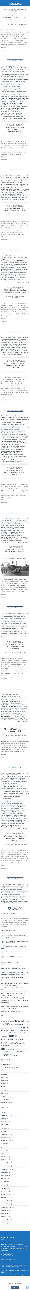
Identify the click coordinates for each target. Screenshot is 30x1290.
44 (15, 69)
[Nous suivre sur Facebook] (2, 1254)
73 (17, 698)
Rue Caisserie (21, 196)
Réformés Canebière (10, 104)
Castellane (22, 88)
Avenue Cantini (19, 780)
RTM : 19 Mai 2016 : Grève (12, 1011)
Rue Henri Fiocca (10, 115)
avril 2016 (4, 1185)
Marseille (13, 94)
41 (14, 69)
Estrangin (25, 793)
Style (2, 1096)
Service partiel (17, 458)
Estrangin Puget (17, 91)
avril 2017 (4, 1150)
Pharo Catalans (7, 99)
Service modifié (15, 279)
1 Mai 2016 (23, 257)
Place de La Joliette (15, 99)
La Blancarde (23, 434)
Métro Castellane (11, 96)
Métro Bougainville (20, 437)
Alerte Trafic (11, 14)
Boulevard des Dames (13, 81)
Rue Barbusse (11, 899)
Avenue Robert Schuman (14, 179)
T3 (7, 281)
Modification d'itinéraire (13, 98)
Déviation (11, 91)
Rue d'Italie (17, 453)
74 (18, 698)
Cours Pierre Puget (10, 708)
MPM (21, 98)
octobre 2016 (5, 1166)
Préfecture (6, 449)
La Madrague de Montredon (13, 796)
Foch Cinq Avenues (18, 892)
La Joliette (15, 271)
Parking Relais (17, 808)
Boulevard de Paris (13, 618)
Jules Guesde (12, 434)
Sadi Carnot (7, 719)
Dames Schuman (7, 527)
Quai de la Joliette (10, 351)
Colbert (16, 427)
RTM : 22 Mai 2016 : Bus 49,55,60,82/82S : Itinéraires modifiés (15, 552)
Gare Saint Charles (8, 93)
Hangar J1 (19, 269)
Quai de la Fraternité (15, 274)
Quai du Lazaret (15, 194)
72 (28, 69)
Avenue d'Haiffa (18, 781)
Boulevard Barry (7, 78)
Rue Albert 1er (20, 351)
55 (21, 69)
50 (9, 698)
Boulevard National (10, 84)
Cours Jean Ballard (19, 706)
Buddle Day (7, 620)
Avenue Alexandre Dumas (16, 71)
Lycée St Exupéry (19, 1033)
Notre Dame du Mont (8, 808)
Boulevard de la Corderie (11, 424)
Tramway (20, 15)
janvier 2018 (4, 1131)
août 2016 (4, 1172)
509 (19, 419)
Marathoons (16, 189)
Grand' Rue (16, 93)
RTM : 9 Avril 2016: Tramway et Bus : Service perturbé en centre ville (15, 646)
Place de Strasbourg (18, 626)
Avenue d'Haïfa (10, 781)
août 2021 (4, 1118)
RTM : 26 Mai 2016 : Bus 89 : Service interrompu (13, 989)
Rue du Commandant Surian (11, 454)
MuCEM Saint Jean (13, 191)
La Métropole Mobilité (18, 968)
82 (15, 177)
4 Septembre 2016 (9, 339)
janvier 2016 (4, 1194)
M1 (21, 436)
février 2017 (4, 1156)
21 (5, 69)
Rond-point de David (11, 451)
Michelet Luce (13, 806)
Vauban (17, 461)
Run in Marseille (8, 116)
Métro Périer (8, 713)
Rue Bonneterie (18, 108)
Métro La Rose (11, 439)
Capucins (7, 427)
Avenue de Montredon (19, 74)
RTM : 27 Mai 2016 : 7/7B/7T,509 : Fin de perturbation (14, 1001)
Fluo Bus (18, 185)
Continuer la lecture (15, 60)
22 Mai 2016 (8, 615)
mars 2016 (4, 1188)
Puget (8, 811)
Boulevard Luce (8, 83)
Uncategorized (5, 1102)
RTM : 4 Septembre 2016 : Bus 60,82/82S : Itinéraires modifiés (15, 291)
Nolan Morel (5, 968)
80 (15, 260)
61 (25, 69)
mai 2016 (4, 1182)
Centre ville (11, 267)
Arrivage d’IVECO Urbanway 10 (15, 956)
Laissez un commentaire (23, 120)
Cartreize (4, 1074)
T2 (6, 281)
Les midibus (4, 1080)
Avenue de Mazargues (8, 74)
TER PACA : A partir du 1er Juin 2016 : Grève (13, 978)
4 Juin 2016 (7, 520)
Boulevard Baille (9, 701)
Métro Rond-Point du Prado (12, 805)
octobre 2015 (5, 1204)
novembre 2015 (5, 1201)
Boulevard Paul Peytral (10, 426)
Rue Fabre (15, 113)
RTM (16, 15)
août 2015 (4, 1210)
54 (20, 69)
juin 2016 (3, 1178)
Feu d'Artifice (13, 432)
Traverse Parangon (15, 827)
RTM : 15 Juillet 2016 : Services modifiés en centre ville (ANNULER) (15, 365)
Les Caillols (11, 436)
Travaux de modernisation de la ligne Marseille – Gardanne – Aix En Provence (17, 947)
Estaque (22, 431)
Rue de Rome (18, 276)
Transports (20, 118)
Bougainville (10, 422)
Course (18, 525)
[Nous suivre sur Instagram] (5, 1254)
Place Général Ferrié (11, 810)
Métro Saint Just (8, 441)
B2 (5, 422)
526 (27, 419)
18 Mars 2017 (8, 177)
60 (24, 69)
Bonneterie (7, 522)
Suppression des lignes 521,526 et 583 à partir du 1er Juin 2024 (17, 936)
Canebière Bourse (11, 88)
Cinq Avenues (17, 267)
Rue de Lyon (9, 111)
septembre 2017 (6, 1140)
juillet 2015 (4, 1213)
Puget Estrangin (14, 103)
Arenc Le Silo (7, 71)
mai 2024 (4, 1112)
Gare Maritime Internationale (17, 528)
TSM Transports (22, 24)
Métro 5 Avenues (19, 94)
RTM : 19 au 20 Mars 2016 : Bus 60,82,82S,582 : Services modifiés (15, 838)
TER (6, 1051)
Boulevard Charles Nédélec (14, 79)
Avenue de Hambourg (10, 783)
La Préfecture (21, 271)
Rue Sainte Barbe (9, 199)
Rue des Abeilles (16, 111)
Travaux (15, 1055)
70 (27, 69)
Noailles (8, 446)
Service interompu (7, 279)
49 (18, 69)
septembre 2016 (6, 1169)
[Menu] (2, 3)
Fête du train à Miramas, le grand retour (17, 951)
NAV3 (13, 444)
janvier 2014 (4, 1216)
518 (21, 419)
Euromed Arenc (11, 185)
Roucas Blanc (9, 631)
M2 (23, 436)
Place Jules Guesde (16, 447)
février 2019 (4, 1121)
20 (4, 69)
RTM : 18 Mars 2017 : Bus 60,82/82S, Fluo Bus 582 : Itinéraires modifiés (15, 129)
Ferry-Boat (7, 432)
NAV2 (10, 444)
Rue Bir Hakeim (10, 108)
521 (25, 419)
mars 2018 (4, 1128)
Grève (20, 1030)
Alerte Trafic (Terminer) (17, 175)
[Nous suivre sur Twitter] (8, 1254)
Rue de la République (10, 276)
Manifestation (7, 94)
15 (4, 419)
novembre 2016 (5, 1163)
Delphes (7, 91)
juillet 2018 (4, 1125)
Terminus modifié (11, 1051)
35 (13, 69)
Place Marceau (20, 101)
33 (13, 419)
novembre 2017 (5, 1134)
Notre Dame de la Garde (15, 446)
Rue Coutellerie (16, 716)
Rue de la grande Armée (11, 110)
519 (23, 419)
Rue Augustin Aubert (11, 106)
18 (21, 68)
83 (21, 260)
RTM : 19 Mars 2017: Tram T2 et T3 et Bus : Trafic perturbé (15, 19)
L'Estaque (17, 434)
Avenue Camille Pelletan (13, 73)
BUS (14, 15)
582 (12, 177)
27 (3, 1021)
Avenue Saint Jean (9, 340)
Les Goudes (17, 436)
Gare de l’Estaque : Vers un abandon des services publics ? (17, 941)
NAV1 (7, 444)
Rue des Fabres (22, 352)
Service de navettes (18, 456)
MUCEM (21, 442)
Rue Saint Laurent (18, 197)
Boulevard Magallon (17, 83)
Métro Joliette (14, 272)
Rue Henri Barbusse (9, 197)
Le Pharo (7, 436)
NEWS (3, 1090)
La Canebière (9, 271)
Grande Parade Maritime (19, 344)
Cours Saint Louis (18, 708)
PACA (24, 1045)
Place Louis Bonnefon (11, 101)
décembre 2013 (5, 1219)
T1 (6, 459)
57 (22, 69)
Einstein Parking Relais (14, 431)
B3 (6, 422)
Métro (15, 361)
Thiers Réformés (9, 118)
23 (8, 69)
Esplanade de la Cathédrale (16, 184)
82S (17, 177)
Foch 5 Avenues (6, 528)
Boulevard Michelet (8, 791)
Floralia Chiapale (8, 795)
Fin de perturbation (7, 1030)
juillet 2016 (4, 1175)
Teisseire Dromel (13, 825)
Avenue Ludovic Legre (11, 76)
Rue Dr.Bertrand (8, 113)
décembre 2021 (5, 1115)
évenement (7, 892)
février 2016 (4, 1191)
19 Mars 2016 (11, 774)
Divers (3, 1077)
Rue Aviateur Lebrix (21, 106)
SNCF (25, 1049)
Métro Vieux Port (9, 534)
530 (29, 419)
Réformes (19, 449)
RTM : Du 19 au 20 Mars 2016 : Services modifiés (15, 730)
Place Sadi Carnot (16, 628)
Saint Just (12, 719)
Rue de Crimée (14, 818)
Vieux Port (21, 461)
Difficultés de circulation (13, 1028)
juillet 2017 (4, 1147)
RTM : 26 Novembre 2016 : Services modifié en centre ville (15, 209)
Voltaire (22, 827)
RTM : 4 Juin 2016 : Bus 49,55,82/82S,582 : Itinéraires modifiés (15, 472)
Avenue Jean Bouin (10, 786)
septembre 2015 (6, 1207)
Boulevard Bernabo (16, 78)
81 (17, 260)
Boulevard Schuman (9, 182)
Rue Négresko (17, 115)
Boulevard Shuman (10, 86)
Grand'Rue (10, 530)
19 (22, 68)
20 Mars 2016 (15, 886)
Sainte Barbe (16, 199)
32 (11, 69)
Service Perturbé (16, 116)
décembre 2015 (5, 1197)
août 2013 (4, 1223)
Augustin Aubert (14, 778)
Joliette (20, 93)
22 (7, 69)
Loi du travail (7, 711)
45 (17, 69)
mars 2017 (4, 1153)
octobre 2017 (5, 1137)
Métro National (19, 96)
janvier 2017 (4, 1159)
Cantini (17, 88)
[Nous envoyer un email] (11, 1254)
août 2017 (4, 1144)
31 (10, 69)
